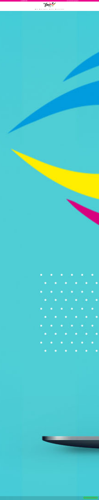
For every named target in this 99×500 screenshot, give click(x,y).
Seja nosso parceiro (60, 9)
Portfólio (52, 9)
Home (37, 9)
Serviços (46, 9)
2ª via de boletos (71, 0)
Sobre (41, 9)
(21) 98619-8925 (24, 0)
